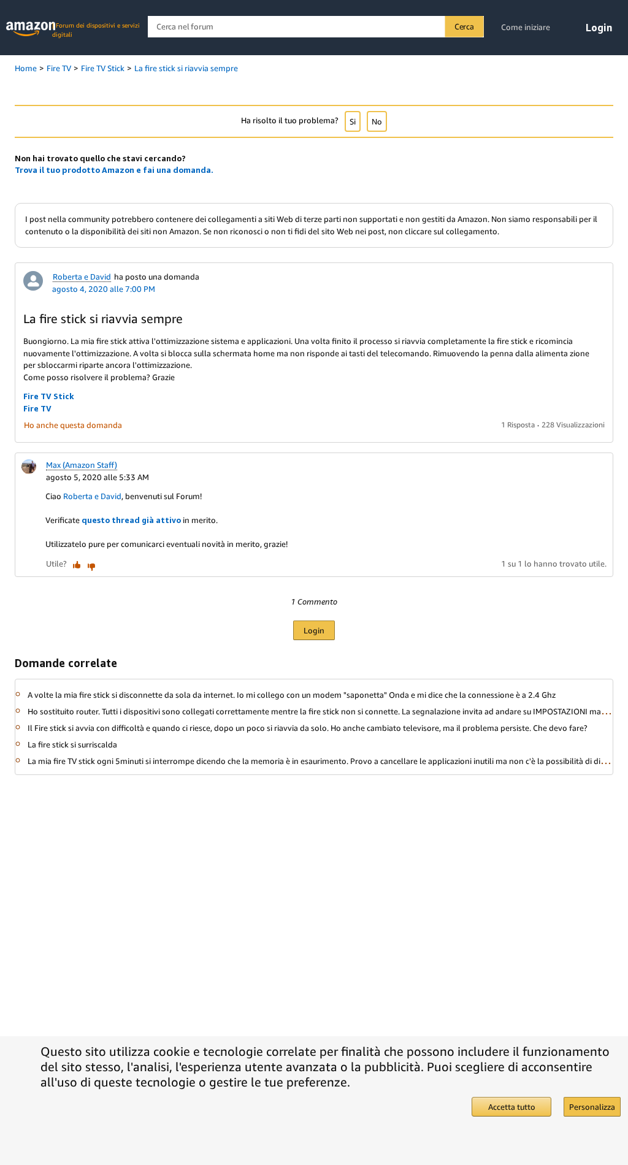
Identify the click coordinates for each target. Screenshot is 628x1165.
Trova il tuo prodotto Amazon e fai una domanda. (114, 170)
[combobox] (315, 26)
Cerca (464, 26)
